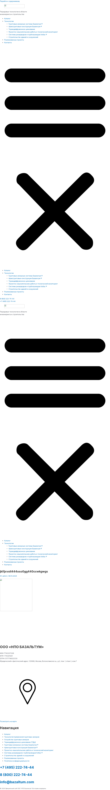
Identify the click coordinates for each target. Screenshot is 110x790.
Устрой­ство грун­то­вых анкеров (16, 740)
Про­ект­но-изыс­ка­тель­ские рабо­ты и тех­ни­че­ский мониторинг (28, 750)
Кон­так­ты (8, 43)
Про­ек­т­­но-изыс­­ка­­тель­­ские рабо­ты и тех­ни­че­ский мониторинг (33, 32)
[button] (55, 157)
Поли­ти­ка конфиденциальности (16, 761)
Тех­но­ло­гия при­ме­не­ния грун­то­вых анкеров (21, 737)
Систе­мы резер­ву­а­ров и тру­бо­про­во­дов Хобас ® (28, 35)
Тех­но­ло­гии (9, 21)
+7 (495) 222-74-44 (7, 301)
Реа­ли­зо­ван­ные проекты (14, 40)
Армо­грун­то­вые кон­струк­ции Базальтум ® (25, 26)
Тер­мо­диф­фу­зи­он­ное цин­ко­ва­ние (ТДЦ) (20, 742)
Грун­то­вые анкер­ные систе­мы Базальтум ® (26, 24)
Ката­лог (7, 19)
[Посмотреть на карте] (27, 719)
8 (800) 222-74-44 (7, 299)
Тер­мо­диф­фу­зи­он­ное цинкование (22, 29)
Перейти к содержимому (10, 1)
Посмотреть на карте (8, 721)
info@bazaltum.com (17, 782)
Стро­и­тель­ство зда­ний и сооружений (23, 37)
